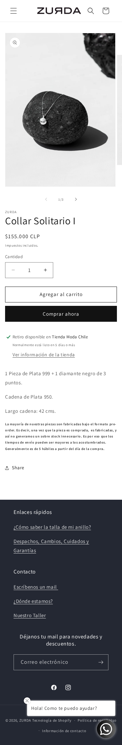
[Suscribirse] (100, 662)
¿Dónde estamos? (33, 601)
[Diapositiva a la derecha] (75, 199)
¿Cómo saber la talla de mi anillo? (52, 527)
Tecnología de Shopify (52, 720)
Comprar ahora (61, 314)
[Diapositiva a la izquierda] (46, 199)
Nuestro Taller (30, 615)
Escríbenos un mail (36, 587)
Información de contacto (64, 730)
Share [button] (18, 468)
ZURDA (25, 720)
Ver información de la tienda (44, 355)
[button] (13, 10)
